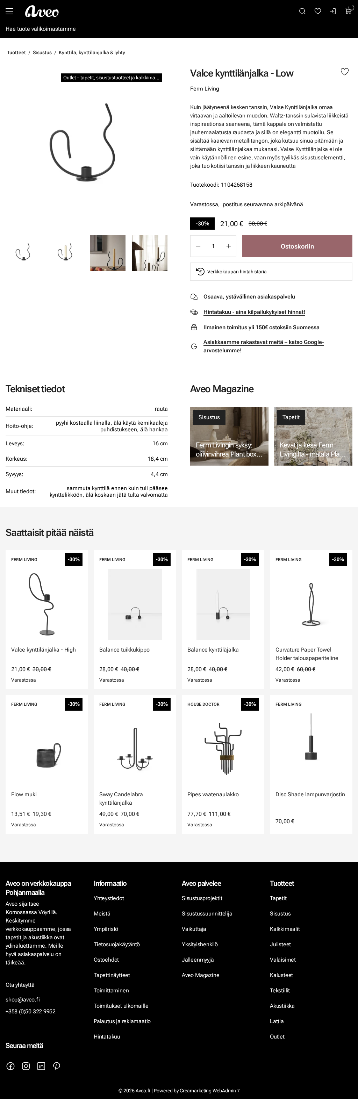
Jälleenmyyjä (198, 959)
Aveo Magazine (200, 975)
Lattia (277, 1021)
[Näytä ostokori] (348, 11)
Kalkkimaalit (285, 929)
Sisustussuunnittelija (208, 913)
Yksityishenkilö (200, 944)
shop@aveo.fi (23, 999)
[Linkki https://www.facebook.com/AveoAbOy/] (10, 1066)
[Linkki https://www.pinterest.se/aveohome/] (56, 1066)
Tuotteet (16, 52)
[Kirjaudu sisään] (333, 11)
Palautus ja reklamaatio (122, 1021)
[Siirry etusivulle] (42, 11)
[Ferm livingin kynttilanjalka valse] (108, 253)
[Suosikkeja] (317, 11)
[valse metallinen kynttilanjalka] (66, 253)
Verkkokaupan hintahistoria (237, 271)
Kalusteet (281, 975)
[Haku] (302, 11)
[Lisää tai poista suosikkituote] (344, 72)
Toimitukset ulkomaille (121, 1006)
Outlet (278, 1036)
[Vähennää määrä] (198, 246)
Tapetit (291, 417)
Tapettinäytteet (112, 975)
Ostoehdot (107, 959)
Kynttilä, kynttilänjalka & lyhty (92, 52)
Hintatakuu (107, 1036)
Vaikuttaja (194, 929)
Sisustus (42, 52)
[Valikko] (9, 11)
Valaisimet (283, 959)
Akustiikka (282, 1006)
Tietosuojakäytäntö (117, 944)
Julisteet (280, 944)
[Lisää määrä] (228, 246)
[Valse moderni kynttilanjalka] (149, 253)
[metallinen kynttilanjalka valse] (87, 148)
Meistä (102, 913)
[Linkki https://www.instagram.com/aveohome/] (26, 1066)
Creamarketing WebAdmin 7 (210, 1090)
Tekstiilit (280, 990)
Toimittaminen (111, 990)
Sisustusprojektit (202, 898)
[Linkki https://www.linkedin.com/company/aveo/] (41, 1066)
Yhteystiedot (109, 898)
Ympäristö (106, 929)
